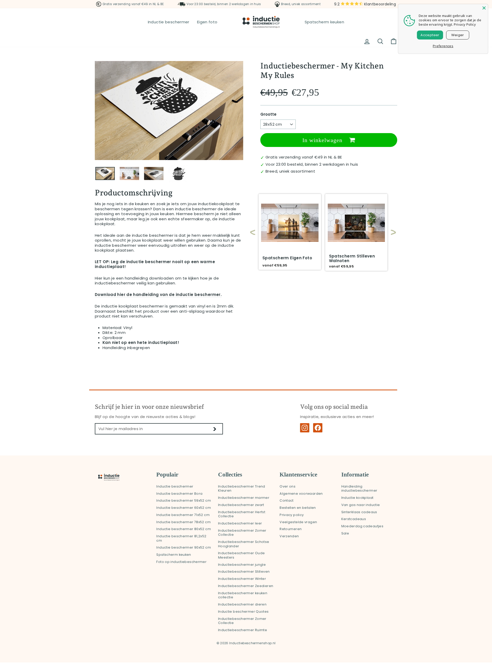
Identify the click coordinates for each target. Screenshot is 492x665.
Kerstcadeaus (353, 519)
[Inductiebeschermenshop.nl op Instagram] (305, 428)
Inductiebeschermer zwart (241, 505)
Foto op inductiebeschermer (181, 562)
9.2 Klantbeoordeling (365, 4)
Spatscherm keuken (324, 22)
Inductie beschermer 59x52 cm (183, 500)
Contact (287, 500)
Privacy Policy (465, 24)
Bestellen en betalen (298, 507)
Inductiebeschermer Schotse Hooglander (243, 544)
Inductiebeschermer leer (240, 523)
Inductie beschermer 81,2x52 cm (181, 538)
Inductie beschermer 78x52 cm (183, 522)
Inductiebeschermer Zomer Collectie (242, 532)
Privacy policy (292, 515)
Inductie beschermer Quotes (243, 611)
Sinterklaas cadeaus (359, 512)
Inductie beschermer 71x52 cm (183, 515)
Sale (345, 533)
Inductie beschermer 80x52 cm (183, 529)
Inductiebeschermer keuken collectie (242, 595)
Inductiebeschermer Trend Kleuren (241, 488)
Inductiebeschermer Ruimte (242, 630)
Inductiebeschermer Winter (242, 579)
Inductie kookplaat (357, 497)
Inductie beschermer (168, 22)
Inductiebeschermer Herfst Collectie (241, 514)
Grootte (268, 114)
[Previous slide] (252, 232)
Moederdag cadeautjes (362, 526)
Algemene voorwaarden (301, 493)
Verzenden (289, 536)
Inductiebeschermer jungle (242, 564)
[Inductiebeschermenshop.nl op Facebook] (318, 428)
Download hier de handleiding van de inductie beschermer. (158, 294)
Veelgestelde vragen (298, 522)
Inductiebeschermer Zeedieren (245, 586)
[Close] (484, 8)
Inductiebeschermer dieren (242, 604)
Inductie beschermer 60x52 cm (183, 507)
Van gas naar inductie (360, 505)
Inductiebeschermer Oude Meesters (241, 555)
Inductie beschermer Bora (179, 493)
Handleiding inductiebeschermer (359, 488)
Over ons (287, 486)
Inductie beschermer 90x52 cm (183, 547)
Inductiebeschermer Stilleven (244, 571)
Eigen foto (207, 22)
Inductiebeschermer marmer (243, 497)
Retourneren (291, 529)
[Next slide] (390, 232)
